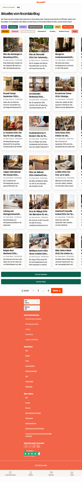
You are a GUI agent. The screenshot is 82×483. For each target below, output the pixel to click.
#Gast (4, 27)
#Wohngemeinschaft (28, 31)
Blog (26, 350)
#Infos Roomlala (68, 27)
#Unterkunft (48, 27)
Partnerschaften (30, 366)
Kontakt (27, 403)
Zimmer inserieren (41, 274)
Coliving (27, 329)
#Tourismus (15, 31)
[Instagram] (29, 446)
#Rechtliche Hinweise (35, 27)
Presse (27, 361)
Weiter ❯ (57, 291)
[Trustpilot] (32, 456)
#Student (23, 27)
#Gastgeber (13, 27)
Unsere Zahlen (29, 381)
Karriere (27, 355)
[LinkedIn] (38, 446)
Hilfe (26, 397)
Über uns (27, 408)
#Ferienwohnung (64, 31)
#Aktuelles (5, 31)
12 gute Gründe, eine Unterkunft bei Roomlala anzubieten (38, 435)
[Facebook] (25, 446)
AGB (26, 376)
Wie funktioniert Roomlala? (33, 413)
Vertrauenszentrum (30, 423)
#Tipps (58, 27)
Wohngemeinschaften (32, 324)
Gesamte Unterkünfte (31, 339)
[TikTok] (34, 446)
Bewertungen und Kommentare (34, 428)
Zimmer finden (41, 282)
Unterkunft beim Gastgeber (33, 319)
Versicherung (29, 418)
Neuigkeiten (28, 386)
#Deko (75, 31)
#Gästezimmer (42, 31)
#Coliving (52, 31)
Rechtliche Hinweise (31, 371)
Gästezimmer (29, 334)
